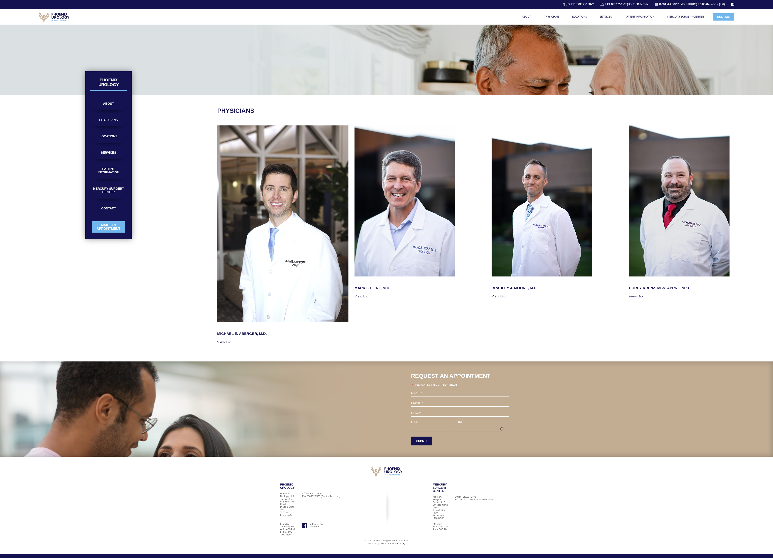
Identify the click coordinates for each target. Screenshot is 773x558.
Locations (579, 17)
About (526, 17)
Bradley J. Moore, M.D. (514, 288)
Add (501, 429)
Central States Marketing (392, 543)
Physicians (551, 17)
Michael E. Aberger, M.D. (242, 334)
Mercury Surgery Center (685, 17)
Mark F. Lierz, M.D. (372, 288)
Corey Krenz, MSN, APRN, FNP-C (659, 288)
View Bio (224, 342)
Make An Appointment (108, 226)
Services (606, 17)
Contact (724, 17)
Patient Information (639, 17)
